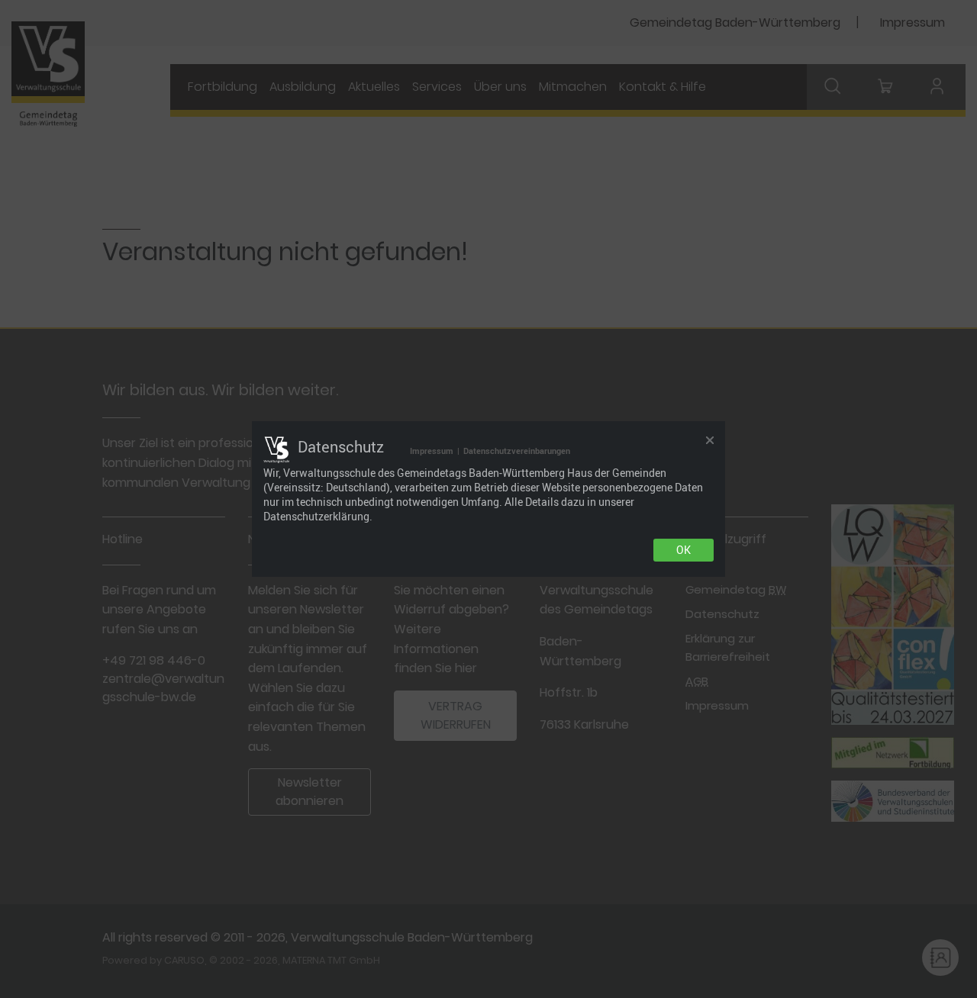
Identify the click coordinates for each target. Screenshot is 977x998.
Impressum (431, 450)
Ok (683, 550)
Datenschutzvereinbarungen (516, 450)
